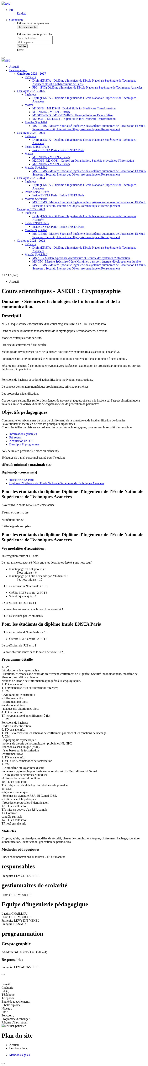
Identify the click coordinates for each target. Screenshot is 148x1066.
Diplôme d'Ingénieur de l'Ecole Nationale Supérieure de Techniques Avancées (56, 483)
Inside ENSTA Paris (37, 146)
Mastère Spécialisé (36, 122)
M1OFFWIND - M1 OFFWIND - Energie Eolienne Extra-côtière (72, 115)
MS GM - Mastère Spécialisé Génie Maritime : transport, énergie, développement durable (86, 261)
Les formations (18, 70)
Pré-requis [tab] (15, 437)
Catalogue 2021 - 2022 (31, 240)
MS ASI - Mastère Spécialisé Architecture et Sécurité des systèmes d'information (81, 258)
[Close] (3, 974)
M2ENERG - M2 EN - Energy (51, 164)
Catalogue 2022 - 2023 (31, 209)
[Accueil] (6, 3)
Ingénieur (30, 77)
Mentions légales (19, 1055)
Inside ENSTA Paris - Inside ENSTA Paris (58, 150)
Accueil (14, 66)
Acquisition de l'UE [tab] (21, 441)
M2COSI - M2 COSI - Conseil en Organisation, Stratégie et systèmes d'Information (83, 160)
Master (29, 105)
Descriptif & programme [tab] (24, 444)
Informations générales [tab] (23, 434)
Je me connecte (27, 27)
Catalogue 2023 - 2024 (31, 178)
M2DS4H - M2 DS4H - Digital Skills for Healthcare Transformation (74, 118)
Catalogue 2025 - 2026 (31, 91)
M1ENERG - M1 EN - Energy (51, 111)
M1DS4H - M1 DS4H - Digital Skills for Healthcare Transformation (74, 108)
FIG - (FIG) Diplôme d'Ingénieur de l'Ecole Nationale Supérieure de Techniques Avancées (87, 87)
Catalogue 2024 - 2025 (31, 132)
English (21, 13)
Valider (22, 46)
